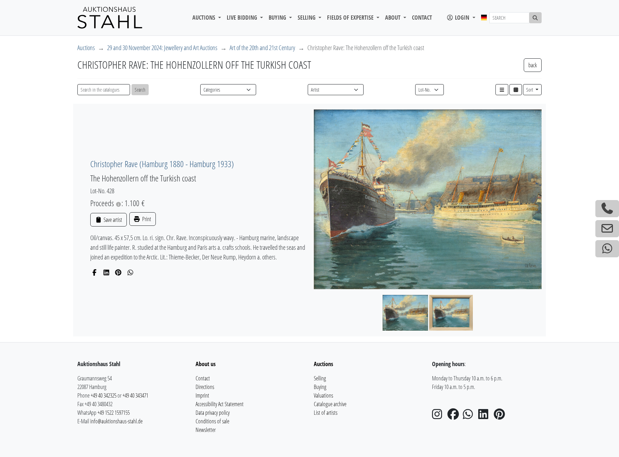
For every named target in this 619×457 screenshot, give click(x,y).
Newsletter (206, 430)
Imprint (202, 395)
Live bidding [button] (243, 17)
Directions (205, 387)
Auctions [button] (204, 17)
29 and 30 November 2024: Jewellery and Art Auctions (162, 47)
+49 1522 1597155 (113, 413)
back (532, 65)
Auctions (86, 47)
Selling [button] (307, 17)
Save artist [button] (112, 220)
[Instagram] (439, 416)
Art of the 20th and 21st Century (262, 47)
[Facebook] (94, 272)
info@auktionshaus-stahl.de (116, 421)
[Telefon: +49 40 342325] (607, 208)
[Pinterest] (118, 272)
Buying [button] (278, 17)
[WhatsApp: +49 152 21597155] (607, 248)
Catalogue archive (330, 404)
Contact (422, 17)
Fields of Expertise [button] (351, 17)
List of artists (325, 413)
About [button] (393, 17)
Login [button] (462, 17)
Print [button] (146, 219)
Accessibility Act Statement (220, 404)
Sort (530, 89)
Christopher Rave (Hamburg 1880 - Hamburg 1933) (162, 164)
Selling (320, 378)
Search (140, 89)
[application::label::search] (535, 17)
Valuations (323, 395)
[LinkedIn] (106, 272)
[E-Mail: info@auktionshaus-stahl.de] (607, 228)
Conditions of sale (212, 421)
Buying (320, 387)
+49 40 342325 (103, 395)
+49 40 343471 (135, 395)
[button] (501, 89)
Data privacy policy (213, 413)
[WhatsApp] (130, 272)
